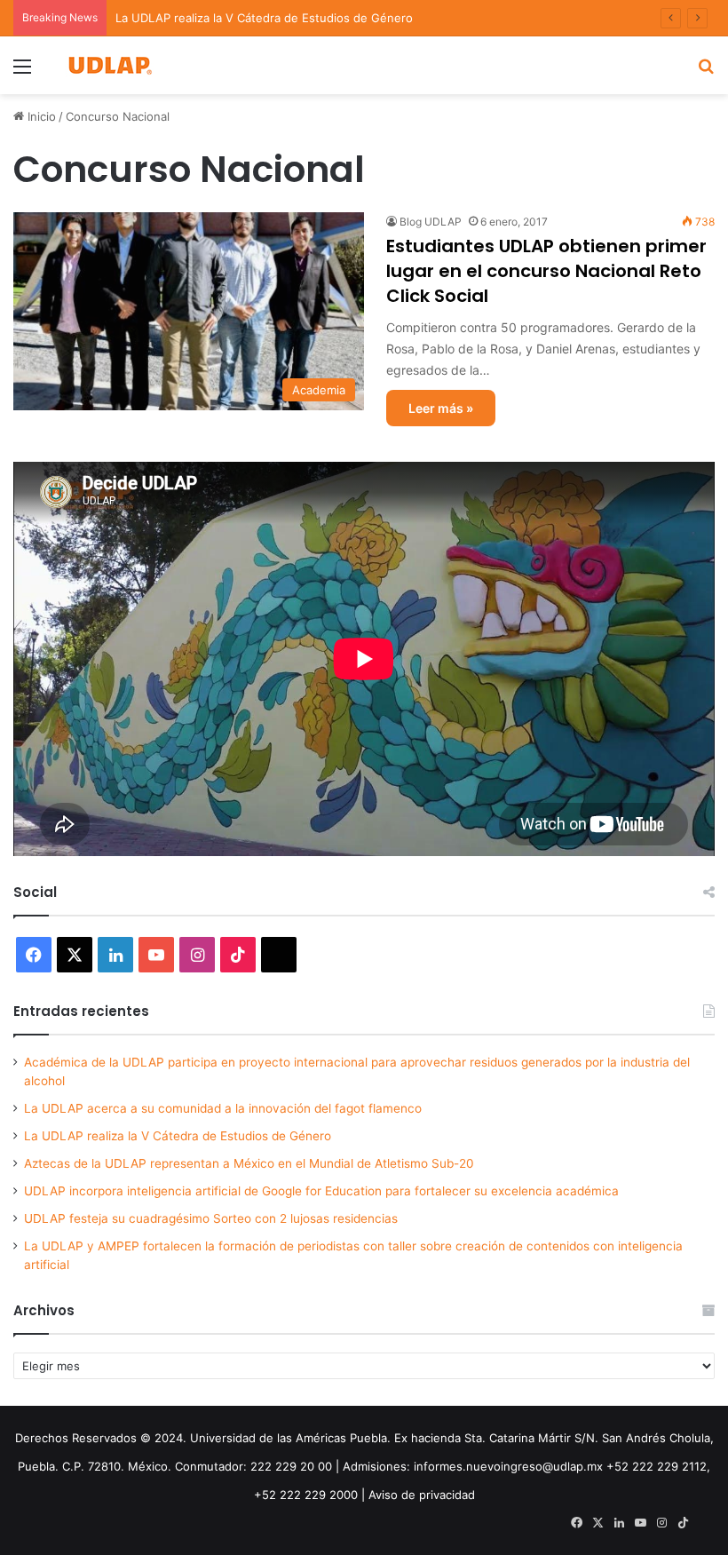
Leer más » (440, 408)
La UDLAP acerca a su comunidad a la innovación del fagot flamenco (223, 1108)
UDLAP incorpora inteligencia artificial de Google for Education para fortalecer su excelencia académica (321, 1191)
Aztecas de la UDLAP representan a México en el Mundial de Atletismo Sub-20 (249, 1163)
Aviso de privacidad (421, 1495)
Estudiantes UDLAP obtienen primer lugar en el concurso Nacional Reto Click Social (546, 271)
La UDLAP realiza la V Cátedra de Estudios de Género (177, 1136)
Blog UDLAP (431, 221)
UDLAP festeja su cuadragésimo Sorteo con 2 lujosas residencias (211, 1218)
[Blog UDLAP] (109, 65)
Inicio (40, 116)
